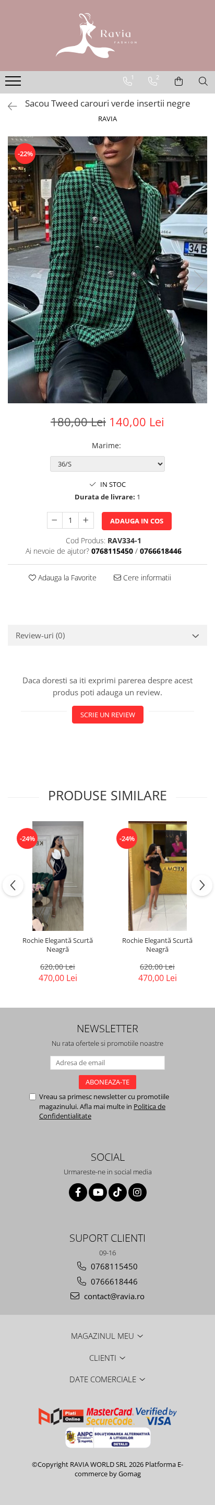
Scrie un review (107, 714)
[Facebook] (78, 1192)
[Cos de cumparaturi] (179, 81)
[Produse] (14, 84)
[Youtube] (98, 1192)
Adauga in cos (136, 521)
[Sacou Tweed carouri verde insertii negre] (107, 269)
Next (198, 280)
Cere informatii (146, 577)
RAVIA (107, 118)
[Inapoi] (8, 106)
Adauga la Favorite (66, 577)
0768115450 (113, 1266)
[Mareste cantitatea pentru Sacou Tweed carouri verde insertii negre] (86, 520)
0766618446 (113, 1281)
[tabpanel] (107, 269)
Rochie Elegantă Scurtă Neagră (57, 945)
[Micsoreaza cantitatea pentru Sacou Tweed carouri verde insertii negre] (55, 520)
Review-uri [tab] (40, 635)
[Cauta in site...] (203, 81)
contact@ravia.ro (113, 1296)
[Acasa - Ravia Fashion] (107, 35)
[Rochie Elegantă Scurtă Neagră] (57, 876)
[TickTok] (118, 1192)
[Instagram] (137, 1192)
